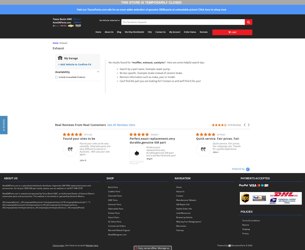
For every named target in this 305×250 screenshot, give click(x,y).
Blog (119, 32)
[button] (245, 125)
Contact (179, 195)
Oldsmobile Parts (115, 208)
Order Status (190, 32)
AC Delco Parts (114, 221)
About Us (109, 32)
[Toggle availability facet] (98, 72)
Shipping (246, 229)
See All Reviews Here (121, 125)
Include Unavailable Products (72, 77)
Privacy (245, 233)
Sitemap (180, 230)
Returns (245, 224)
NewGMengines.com (117, 234)
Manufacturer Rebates (186, 200)
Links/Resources (183, 213)
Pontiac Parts (114, 213)
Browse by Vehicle (184, 217)
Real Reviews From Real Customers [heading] (80, 125)
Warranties (181, 226)
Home (98, 32)
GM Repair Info (183, 204)
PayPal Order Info (184, 208)
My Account (174, 32)
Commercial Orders (117, 226)
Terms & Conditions (251, 220)
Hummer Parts (114, 204)
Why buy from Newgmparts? (188, 221)
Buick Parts (113, 187)
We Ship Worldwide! (134, 32)
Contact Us (160, 32)
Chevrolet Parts (115, 195)
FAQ (150, 32)
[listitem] (79, 147)
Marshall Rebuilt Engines (119, 230)
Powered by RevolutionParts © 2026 (234, 245)
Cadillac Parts (114, 191)
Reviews (204, 32)
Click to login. (58, 245)
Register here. (92, 245)
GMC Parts (113, 200)
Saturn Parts (113, 217)
